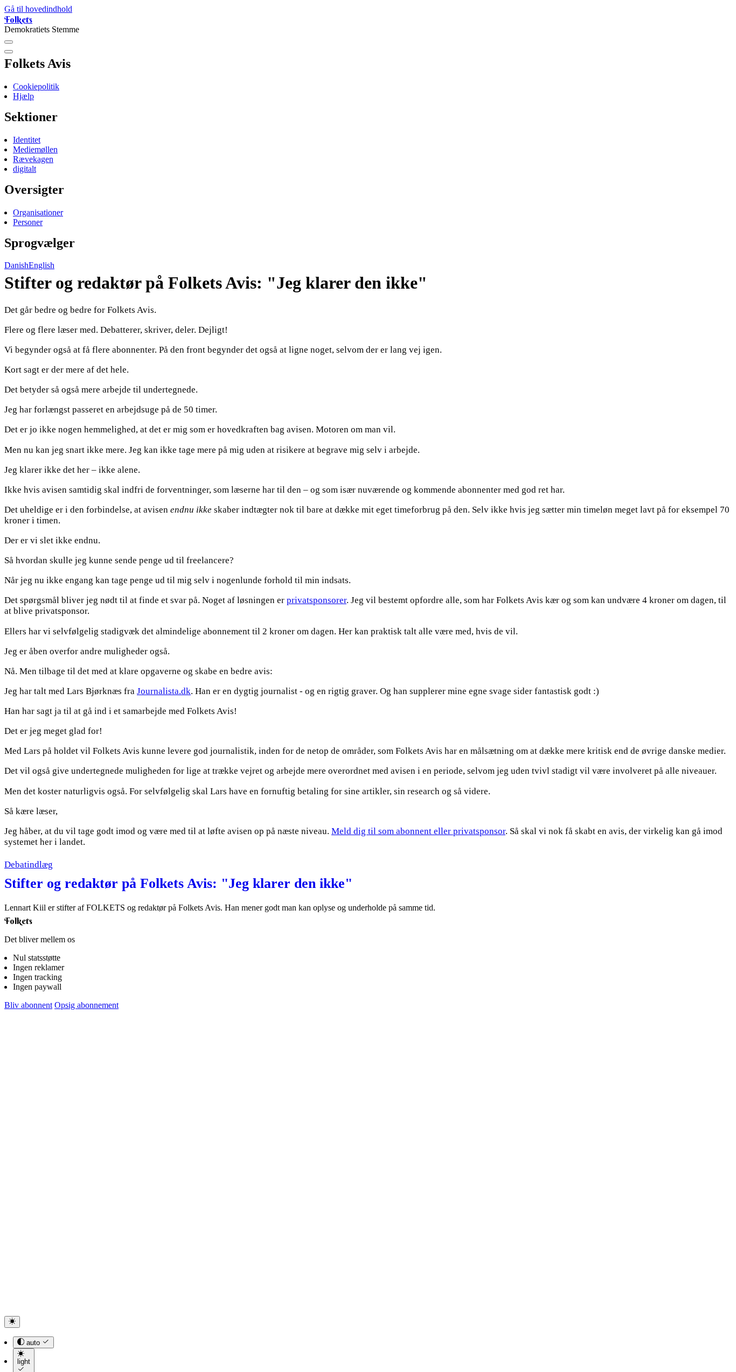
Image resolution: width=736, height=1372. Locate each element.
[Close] (8, 51)
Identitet (26, 139)
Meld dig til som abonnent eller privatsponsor (418, 831)
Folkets (18, 19)
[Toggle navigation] (8, 42)
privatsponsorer (316, 600)
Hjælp (23, 96)
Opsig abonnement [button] (86, 1005)
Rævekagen (33, 159)
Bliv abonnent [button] (28, 1005)
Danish (16, 265)
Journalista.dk (164, 691)
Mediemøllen (35, 149)
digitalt (24, 168)
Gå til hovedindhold (38, 8)
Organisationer (38, 212)
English (41, 265)
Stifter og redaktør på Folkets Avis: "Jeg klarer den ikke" (178, 883)
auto (33, 1343)
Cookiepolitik (36, 86)
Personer (28, 222)
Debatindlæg (28, 864)
